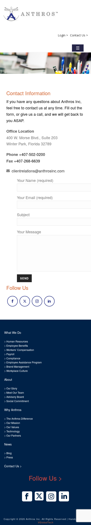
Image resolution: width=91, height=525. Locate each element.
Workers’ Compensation (20, 350)
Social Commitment (17, 401)
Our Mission (13, 423)
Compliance (13, 358)
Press (9, 457)
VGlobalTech (45, 522)
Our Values (12, 427)
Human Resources (17, 341)
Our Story (11, 388)
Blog (9, 453)
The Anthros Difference (19, 418)
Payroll (10, 354)
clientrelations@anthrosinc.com (38, 171)
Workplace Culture (17, 370)
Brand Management (17, 366)
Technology (13, 431)
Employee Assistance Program (24, 362)
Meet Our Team (15, 392)
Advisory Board (15, 397)
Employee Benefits (17, 345)
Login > (63, 35)
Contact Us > (79, 35)
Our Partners (13, 435)
